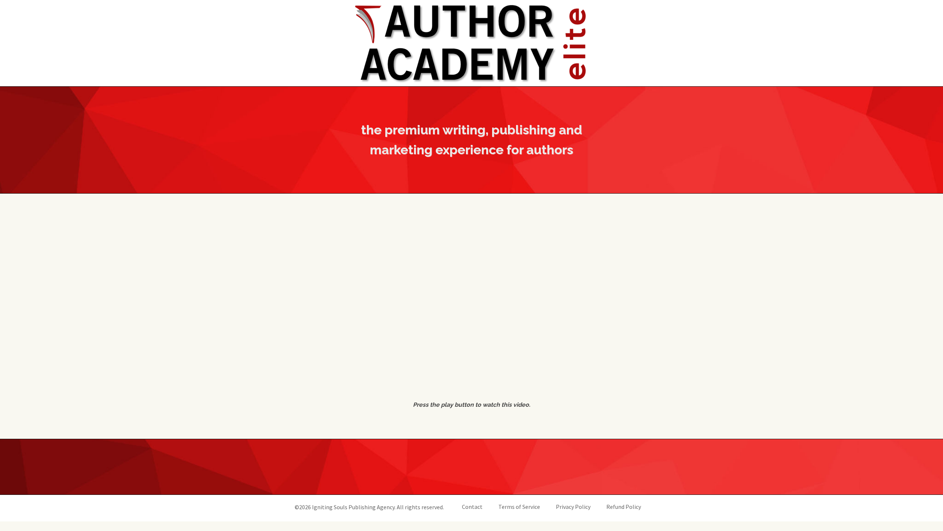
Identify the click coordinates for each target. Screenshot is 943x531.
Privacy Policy (573, 506)
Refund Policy (623, 506)
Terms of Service (519, 506)
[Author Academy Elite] (471, 43)
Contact (472, 506)
